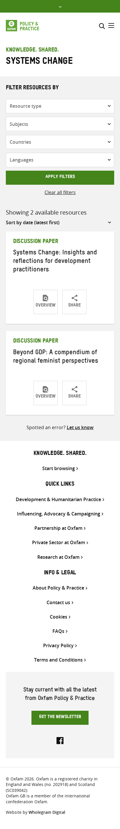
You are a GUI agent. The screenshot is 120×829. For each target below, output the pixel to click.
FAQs (58, 631)
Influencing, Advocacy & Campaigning (58, 514)
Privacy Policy (58, 645)
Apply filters (60, 177)
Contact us (58, 602)
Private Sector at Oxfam (58, 542)
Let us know (80, 427)
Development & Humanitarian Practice (58, 499)
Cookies (58, 617)
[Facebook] (60, 740)
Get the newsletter (60, 717)
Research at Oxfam (58, 557)
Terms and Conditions (58, 660)
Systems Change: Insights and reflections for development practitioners (55, 262)
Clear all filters (60, 192)
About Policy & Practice (58, 588)
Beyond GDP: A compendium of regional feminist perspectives (55, 357)
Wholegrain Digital (47, 812)
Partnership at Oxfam (58, 528)
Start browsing (58, 468)
